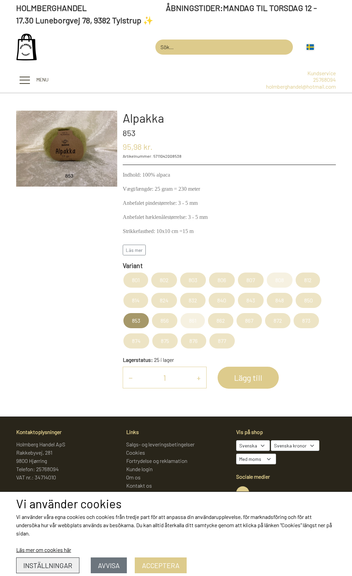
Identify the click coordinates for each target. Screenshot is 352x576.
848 (279, 300)
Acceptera (160, 565)
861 (192, 320)
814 (136, 300)
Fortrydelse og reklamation (156, 460)
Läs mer (134, 250)
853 (136, 320)
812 (307, 280)
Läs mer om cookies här (43, 549)
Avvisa (109, 565)
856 (165, 320)
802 (164, 280)
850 (308, 300)
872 (278, 320)
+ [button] (199, 378)
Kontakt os (139, 485)
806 (222, 280)
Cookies (135, 452)
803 (193, 280)
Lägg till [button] (248, 378)
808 (279, 280)
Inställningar (47, 565)
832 (193, 300)
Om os (133, 477)
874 (136, 340)
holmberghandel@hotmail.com (301, 86)
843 (250, 300)
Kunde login (139, 469)
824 (164, 300)
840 (221, 300)
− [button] (131, 378)
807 (250, 280)
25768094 (324, 79)
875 (165, 340)
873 (306, 320)
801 (136, 280)
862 (221, 320)
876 (193, 340)
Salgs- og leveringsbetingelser (160, 444)
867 (249, 320)
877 (222, 340)
